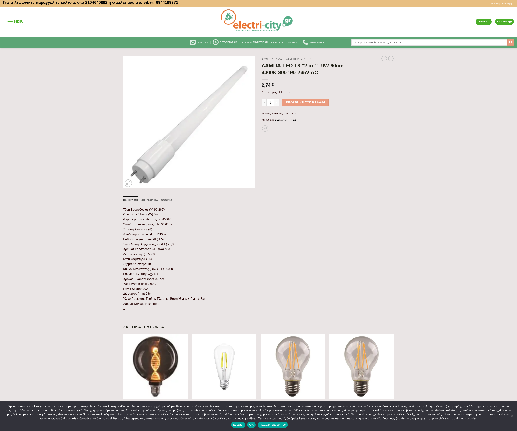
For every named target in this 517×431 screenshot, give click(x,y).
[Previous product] (391, 59)
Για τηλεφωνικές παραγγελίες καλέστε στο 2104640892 (55, 2)
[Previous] (123, 380)
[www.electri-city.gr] (258, 22)
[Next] (394, 380)
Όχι (251, 424)
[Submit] (510, 42)
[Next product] (384, 59)
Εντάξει (238, 424)
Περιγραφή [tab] (130, 199)
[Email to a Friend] (265, 128)
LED (308, 59)
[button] (501, 4)
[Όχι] (511, 417)
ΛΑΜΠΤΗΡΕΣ (294, 59)
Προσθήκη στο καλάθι (305, 102)
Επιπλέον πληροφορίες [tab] (156, 199)
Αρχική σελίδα (272, 59)
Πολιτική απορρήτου (273, 424)
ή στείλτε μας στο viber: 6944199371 (143, 2)
